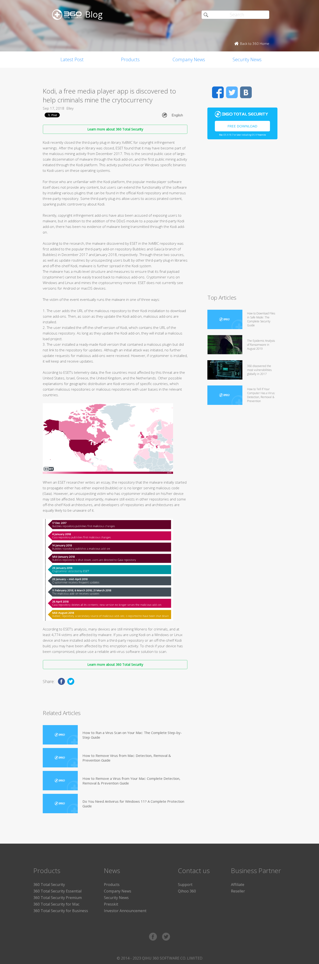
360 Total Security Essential (57, 891)
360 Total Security (49, 884)
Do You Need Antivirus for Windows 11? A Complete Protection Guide (133, 803)
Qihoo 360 (187, 891)
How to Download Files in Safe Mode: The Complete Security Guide (261, 319)
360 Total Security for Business (60, 910)
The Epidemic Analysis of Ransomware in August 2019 (261, 345)
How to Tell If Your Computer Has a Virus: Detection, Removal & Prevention (261, 395)
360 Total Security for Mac (56, 904)
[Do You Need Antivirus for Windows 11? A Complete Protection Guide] (60, 803)
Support (185, 884)
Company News (189, 59)
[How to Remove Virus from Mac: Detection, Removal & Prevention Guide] (60, 757)
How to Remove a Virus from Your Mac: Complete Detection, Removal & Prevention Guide (131, 780)
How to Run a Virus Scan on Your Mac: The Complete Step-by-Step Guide (132, 735)
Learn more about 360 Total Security (115, 129)
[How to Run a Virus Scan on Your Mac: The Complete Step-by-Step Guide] (60, 735)
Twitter (232, 92)
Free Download (242, 126)
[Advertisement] (242, 219)
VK (246, 92)
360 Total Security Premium (57, 897)
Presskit (111, 904)
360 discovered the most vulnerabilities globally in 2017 (259, 370)
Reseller (238, 891)
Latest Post (72, 59)
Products (130, 59)
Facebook (218, 92)
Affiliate (237, 884)
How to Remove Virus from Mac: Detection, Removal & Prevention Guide (126, 758)
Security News (247, 59)
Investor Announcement (125, 910)
